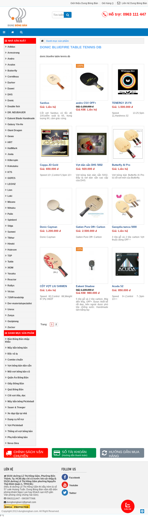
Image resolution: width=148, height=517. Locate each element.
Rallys (11, 285)
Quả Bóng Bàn (15, 389)
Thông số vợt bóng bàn (20, 431)
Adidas (11, 46)
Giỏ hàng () (108, 3)
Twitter (73, 493)
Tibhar (11, 237)
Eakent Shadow (85, 286)
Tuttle (10, 261)
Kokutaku (13, 166)
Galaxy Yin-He (15, 124)
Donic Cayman (48, 226)
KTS (10, 172)
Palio (10, 214)
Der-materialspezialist (20, 303)
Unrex (11, 309)
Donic (11, 100)
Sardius (44, 102)
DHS (10, 94)
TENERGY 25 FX (122, 102)
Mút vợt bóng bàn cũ (19, 371)
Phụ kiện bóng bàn (18, 437)
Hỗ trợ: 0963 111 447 (127, 14)
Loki (10, 196)
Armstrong (13, 52)
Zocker (11, 327)
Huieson (12, 249)
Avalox (11, 64)
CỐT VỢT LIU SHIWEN (53, 286)
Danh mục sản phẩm (21, 333)
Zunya (11, 315)
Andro (11, 58)
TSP (10, 255)
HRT (10, 142)
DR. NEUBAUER (17, 112)
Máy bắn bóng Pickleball (21, 401)
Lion (10, 190)
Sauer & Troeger (16, 407)
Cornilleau (13, 76)
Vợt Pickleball (15, 425)
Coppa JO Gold (49, 164)
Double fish (14, 106)
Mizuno (11, 202)
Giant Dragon (15, 130)
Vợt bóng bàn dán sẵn (19, 365)
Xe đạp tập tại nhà (17, 413)
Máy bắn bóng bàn (17, 347)
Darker (11, 82)
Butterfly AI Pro (121, 164)
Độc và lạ (13, 353)
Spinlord (12, 220)
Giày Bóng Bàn (16, 383)
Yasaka (12, 273)
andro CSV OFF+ (86, 102)
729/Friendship (16, 297)
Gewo (11, 136)
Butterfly (12, 70)
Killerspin (13, 160)
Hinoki (11, 243)
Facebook (74, 477)
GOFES (11, 178)
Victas (11, 291)
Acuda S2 (117, 286)
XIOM (10, 267)
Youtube (73, 485)
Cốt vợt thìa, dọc (17, 395)
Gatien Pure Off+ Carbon (90, 226)
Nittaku (11, 208)
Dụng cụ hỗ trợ (16, 419)
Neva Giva (13, 443)
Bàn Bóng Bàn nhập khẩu (17, 340)
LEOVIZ (12, 184)
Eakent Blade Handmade (21, 118)
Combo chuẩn (15, 359)
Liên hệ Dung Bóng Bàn (134, 3)
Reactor (12, 279)
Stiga (10, 226)
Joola (10, 154)
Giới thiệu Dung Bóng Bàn (84, 3)
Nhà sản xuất (17, 40)
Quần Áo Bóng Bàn (18, 377)
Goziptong (13, 321)
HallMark (12, 148)
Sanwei (11, 231)
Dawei (11, 88)
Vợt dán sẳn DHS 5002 (89, 164)
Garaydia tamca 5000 (124, 226)
